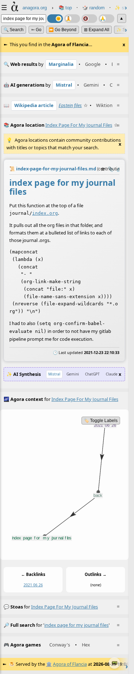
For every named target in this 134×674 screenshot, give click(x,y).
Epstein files (70, 105)
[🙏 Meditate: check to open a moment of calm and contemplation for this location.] (106, 18)
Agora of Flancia (70, 664)
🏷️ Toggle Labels (101, 420)
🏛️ (49, 664)
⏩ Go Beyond (62, 30)
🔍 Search (14, 30)
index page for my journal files (64, 606)
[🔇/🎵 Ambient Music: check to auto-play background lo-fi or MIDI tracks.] (89, 18)
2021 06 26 (33, 584)
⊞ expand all (96, 30)
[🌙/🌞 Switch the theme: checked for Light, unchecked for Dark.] (55, 18)
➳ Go (36, 30)
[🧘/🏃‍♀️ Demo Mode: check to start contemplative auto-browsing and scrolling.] (72, 18)
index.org (45, 213)
